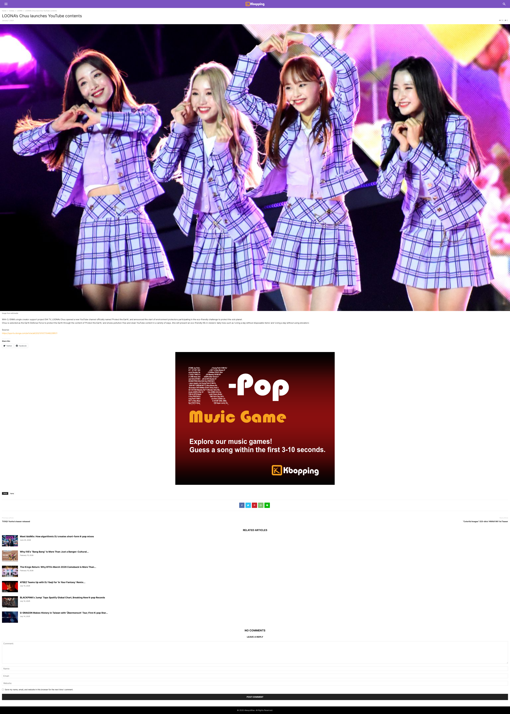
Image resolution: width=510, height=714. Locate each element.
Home (4, 11)
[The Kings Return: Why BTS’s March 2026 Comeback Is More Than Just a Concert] (10, 571)
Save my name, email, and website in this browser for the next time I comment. (39, 689)
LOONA (19, 11)
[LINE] (267, 505)
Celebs (11, 11)
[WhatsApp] (261, 505)
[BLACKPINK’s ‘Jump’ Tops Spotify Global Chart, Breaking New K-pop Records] (10, 602)
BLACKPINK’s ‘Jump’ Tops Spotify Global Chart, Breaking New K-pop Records (62, 597)
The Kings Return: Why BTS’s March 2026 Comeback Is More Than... (58, 567)
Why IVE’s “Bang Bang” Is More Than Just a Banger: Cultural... (54, 551)
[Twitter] (248, 505)
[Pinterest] (254, 505)
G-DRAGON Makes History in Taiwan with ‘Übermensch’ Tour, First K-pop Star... (64, 612)
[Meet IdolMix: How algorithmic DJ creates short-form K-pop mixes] (10, 541)
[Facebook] (242, 505)
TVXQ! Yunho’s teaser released (16, 521)
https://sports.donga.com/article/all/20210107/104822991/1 (29, 333)
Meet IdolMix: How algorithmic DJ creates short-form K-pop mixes (57, 536)
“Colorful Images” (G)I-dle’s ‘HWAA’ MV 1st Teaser (485, 521)
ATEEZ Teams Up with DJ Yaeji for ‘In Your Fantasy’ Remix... (52, 582)
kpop (12, 493)
